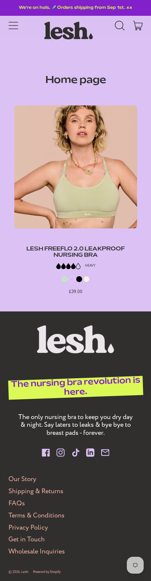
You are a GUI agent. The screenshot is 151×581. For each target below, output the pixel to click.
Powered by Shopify (46, 572)
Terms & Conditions (36, 515)
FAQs (16, 503)
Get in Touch (26, 539)
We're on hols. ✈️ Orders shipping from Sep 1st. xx (75, 8)
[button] (120, 25)
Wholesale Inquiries (36, 551)
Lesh (24, 572)
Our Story (22, 479)
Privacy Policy (28, 527)
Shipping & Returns (35, 491)
